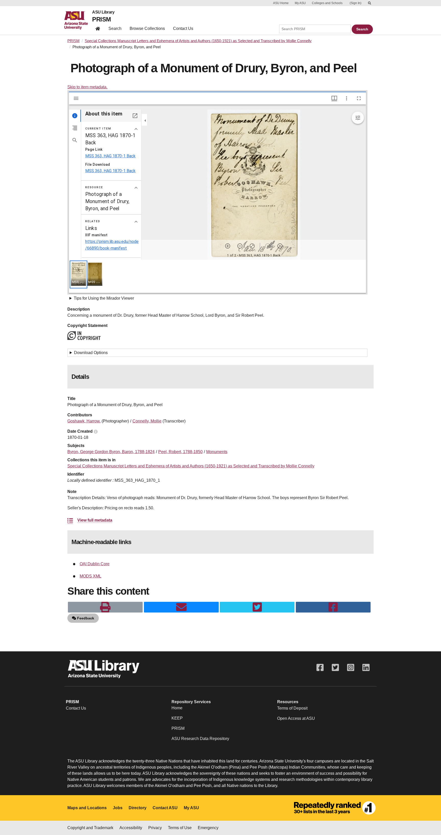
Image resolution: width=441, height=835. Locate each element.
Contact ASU (165, 808)
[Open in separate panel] (135, 116)
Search (114, 28)
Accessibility (130, 828)
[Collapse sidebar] (145, 120)
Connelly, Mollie (147, 421)
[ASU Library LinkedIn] (366, 668)
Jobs (117, 808)
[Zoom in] (228, 246)
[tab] (75, 116)
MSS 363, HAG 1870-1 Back (110, 156)
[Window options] (346, 98)
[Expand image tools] (358, 118)
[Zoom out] (240, 246)
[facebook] (333, 607)
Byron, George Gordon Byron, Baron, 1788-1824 (111, 452)
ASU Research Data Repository (200, 738)
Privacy (155, 828)
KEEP (177, 718)
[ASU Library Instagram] (350, 668)
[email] (181, 607)
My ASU (300, 3)
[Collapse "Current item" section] (136, 129)
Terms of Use (180, 828)
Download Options (91, 352)
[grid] (217, 276)
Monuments (216, 452)
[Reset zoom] (252, 246)
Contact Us (183, 28)
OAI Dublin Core (94, 564)
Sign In (355, 3)
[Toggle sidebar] (76, 98)
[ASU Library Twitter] (335, 668)
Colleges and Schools (327, 3)
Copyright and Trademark (90, 828)
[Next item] (280, 246)
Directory (137, 808)
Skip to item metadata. (87, 87)
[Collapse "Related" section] (136, 222)
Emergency (208, 828)
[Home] (78, 20)
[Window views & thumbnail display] (334, 98)
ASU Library (103, 12)
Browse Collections (147, 28)
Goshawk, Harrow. (84, 421)
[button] (78, 274)
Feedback (85, 618)
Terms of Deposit (292, 708)
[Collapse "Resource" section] (136, 188)
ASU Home (281, 3)
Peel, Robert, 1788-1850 (180, 452)
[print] (105, 607)
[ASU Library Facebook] (320, 668)
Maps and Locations (87, 808)
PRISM (101, 19)
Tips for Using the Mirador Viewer (104, 298)
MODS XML (90, 576)
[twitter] (257, 607)
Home (177, 708)
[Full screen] (359, 98)
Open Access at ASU (296, 718)
